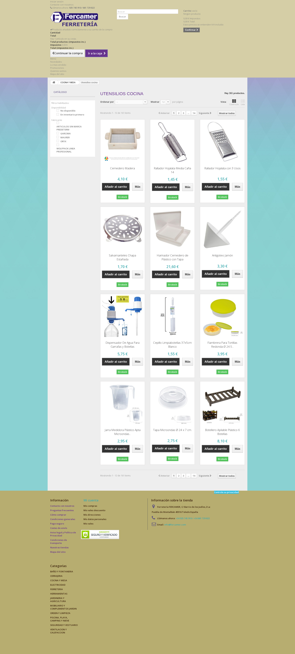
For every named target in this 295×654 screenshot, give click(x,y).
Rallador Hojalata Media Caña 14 (172, 170)
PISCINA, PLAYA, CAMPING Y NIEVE (59, 619)
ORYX (63, 141)
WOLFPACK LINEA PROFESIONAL (66, 150)
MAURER (65, 137)
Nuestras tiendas (59, 547)
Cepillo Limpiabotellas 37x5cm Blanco (172, 344)
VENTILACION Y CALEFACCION (58, 631)
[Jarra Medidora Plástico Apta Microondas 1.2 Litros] (122, 403)
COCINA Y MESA (58, 580)
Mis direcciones (92, 514)
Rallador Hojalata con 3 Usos (222, 168)
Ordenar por (107, 101)
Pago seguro (57, 523)
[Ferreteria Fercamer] (81, 20)
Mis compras (90, 505)
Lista (243, 104)
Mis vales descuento (94, 510)
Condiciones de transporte (58, 541)
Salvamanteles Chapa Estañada (122, 257)
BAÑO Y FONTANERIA (61, 571)
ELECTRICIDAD (57, 584)
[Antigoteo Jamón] (222, 229)
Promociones (57, 67)
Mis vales (88, 523)
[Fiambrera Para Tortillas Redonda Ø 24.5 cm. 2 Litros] (222, 316)
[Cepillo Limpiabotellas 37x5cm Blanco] (172, 316)
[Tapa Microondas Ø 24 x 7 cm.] (172, 403)
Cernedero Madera (122, 168)
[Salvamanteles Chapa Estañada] (122, 229)
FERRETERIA (56, 589)
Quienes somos (58, 70)
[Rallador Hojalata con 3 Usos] (222, 141)
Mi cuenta (91, 500)
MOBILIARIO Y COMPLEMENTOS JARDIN (63, 607)
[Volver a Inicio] (54, 82)
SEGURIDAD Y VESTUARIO (64, 625)
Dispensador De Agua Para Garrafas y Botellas (122, 344)
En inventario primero (72, 114)
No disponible (67, 110)
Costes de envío (58, 528)
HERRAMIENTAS (58, 593)
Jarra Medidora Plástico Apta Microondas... (123, 432)
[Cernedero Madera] (122, 141)
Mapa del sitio (57, 74)
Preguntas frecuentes (62, 510)
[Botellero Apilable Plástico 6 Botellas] (222, 403)
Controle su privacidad (226, 492)
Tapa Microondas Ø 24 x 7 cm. (172, 430)
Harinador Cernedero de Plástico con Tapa (172, 257)
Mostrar (155, 101)
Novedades (56, 61)
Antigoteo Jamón (222, 255)
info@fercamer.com (175, 524)
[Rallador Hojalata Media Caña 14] (172, 141)
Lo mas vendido (58, 64)
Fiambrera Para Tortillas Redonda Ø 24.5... (222, 344)
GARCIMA (65, 133)
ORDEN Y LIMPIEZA (60, 613)
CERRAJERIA (56, 575)
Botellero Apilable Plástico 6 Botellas (222, 432)
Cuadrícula (234, 104)
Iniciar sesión (57, 1)
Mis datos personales (94, 519)
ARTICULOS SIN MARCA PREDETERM (69, 128)
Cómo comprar (58, 514)
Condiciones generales (62, 519)
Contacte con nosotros (61, 4)
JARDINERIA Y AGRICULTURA (58, 600)
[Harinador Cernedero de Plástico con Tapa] (172, 229)
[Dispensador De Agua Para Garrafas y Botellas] (122, 316)
